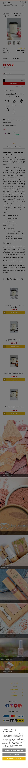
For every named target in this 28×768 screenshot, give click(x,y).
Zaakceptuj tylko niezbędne (14, 750)
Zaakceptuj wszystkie (14, 758)
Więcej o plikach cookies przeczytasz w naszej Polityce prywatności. (13, 745)
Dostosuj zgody (14, 754)
